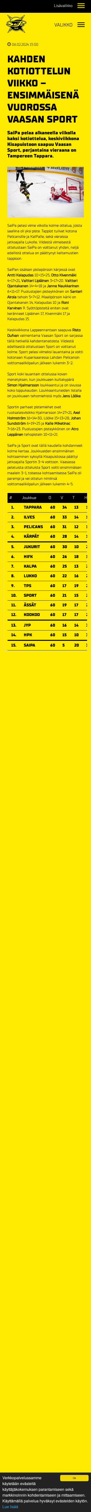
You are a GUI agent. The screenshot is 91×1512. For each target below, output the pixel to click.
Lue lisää (10, 1506)
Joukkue (29, 497)
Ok (74, 1478)
